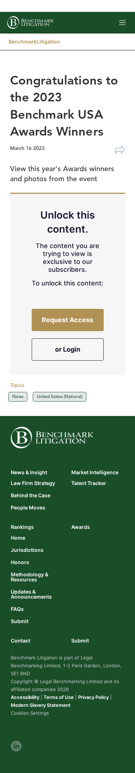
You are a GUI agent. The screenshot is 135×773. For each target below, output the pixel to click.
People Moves (28, 507)
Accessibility (25, 697)
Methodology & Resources (29, 577)
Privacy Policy (93, 697)
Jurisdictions (27, 550)
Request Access (67, 320)
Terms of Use (59, 697)
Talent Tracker (88, 483)
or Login (67, 349)
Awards (80, 527)
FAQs (17, 609)
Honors (20, 562)
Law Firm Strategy (33, 483)
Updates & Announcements (31, 594)
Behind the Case (30, 495)
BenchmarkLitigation (34, 41)
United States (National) (59, 396)
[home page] (30, 22)
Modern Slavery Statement (41, 705)
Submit (19, 621)
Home (18, 537)
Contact (20, 640)
